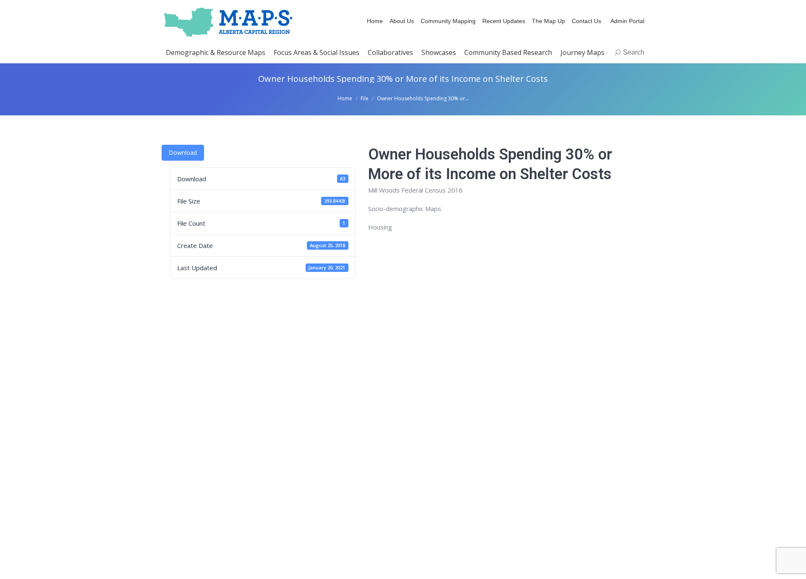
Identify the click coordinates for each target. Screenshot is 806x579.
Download (183, 152)
